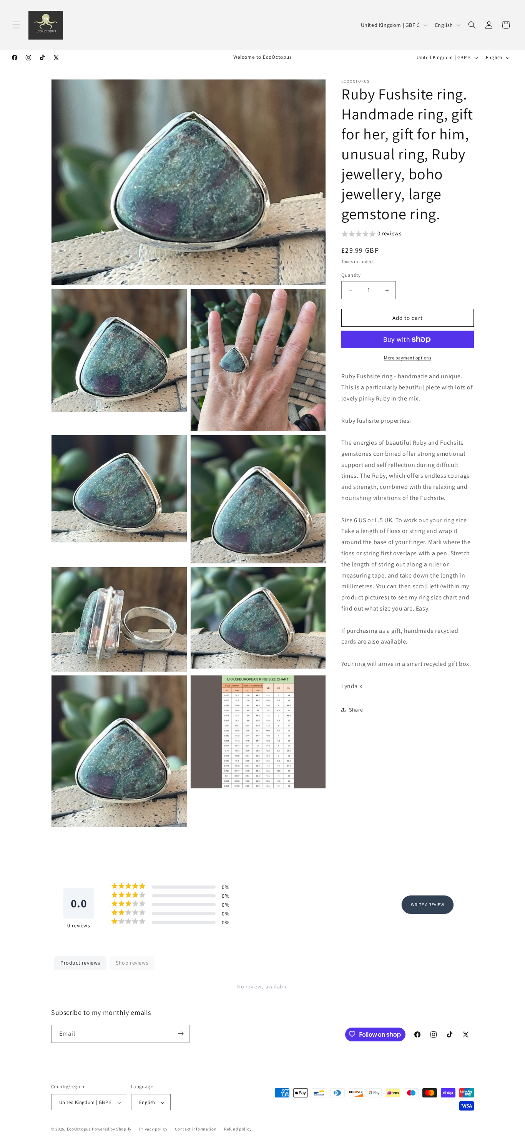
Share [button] (356, 709)
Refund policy (237, 1129)
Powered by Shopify (111, 1129)
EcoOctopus (79, 1129)
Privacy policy (153, 1129)
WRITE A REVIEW (427, 904)
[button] (16, 25)
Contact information (195, 1129)
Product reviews (80, 962)
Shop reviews (132, 962)
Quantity (351, 275)
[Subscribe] (180, 1034)
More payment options (407, 358)
